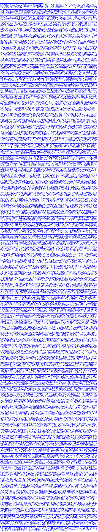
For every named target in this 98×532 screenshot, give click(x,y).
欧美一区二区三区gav (91, 236)
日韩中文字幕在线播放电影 (11, 42)
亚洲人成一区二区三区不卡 (84, 30)
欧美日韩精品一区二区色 (47, 161)
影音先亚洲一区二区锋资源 (35, 224)
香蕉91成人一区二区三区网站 (71, 42)
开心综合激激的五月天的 (14, 281)
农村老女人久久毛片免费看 (88, 266)
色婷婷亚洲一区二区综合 (77, 9)
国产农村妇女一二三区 (86, 268)
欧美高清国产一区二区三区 (46, 102)
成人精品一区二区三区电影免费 (49, 24)
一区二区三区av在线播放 (48, 255)
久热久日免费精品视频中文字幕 (56, 13)
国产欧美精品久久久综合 (41, 170)
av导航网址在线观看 (92, 104)
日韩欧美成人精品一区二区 (76, 33)
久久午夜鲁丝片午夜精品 (69, 159)
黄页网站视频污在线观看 (74, 230)
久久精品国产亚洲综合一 (70, 150)
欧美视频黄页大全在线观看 (86, 175)
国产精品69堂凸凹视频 (21, 163)
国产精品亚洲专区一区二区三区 (31, 61)
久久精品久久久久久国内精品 (66, 271)
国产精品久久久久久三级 (41, 6)
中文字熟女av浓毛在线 (18, 11)
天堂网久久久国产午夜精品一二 (17, 283)
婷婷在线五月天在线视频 (39, 29)
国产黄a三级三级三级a (24, 129)
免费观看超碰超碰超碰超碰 (91, 146)
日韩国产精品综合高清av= (86, 58)
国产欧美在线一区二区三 (32, 58)
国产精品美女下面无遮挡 (82, 115)
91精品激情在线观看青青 (64, 88)
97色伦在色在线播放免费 (84, 225)
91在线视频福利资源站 (51, 47)
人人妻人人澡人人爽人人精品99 (64, 174)
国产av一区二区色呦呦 (41, 9)
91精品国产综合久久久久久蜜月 (58, 140)
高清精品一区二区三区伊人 (78, 76)
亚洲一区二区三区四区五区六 (32, 163)
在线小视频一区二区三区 (45, 85)
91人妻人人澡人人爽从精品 (15, 212)
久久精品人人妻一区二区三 (67, 202)
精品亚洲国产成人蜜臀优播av (46, 133)
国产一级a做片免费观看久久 (27, 29)
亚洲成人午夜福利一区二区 (9, 132)
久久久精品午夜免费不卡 (50, 108)
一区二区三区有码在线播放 (87, 80)
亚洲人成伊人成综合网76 (17, 200)
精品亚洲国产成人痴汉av (81, 21)
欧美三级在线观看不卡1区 (69, 200)
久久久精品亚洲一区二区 (7, 181)
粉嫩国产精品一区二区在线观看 (24, 140)
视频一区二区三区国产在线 (50, 10)
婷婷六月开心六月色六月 (48, 104)
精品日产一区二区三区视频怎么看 (45, 260)
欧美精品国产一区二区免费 (41, 217)
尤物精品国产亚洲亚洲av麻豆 (30, 95)
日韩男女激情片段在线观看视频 (17, 18)
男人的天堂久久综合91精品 (80, 94)
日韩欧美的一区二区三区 (16, 246)
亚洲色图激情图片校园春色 (36, 188)
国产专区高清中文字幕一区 (46, 224)
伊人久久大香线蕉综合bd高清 (65, 173)
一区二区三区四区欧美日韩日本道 (24, 90)
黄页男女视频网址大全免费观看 (23, 66)
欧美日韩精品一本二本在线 (88, 48)
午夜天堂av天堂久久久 (58, 167)
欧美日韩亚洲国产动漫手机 (59, 116)
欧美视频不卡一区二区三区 (52, 25)
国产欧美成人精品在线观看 (44, 50)
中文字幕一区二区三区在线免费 (30, 216)
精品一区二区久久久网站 (26, 82)
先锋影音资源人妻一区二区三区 (26, 143)
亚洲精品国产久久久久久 (66, 23)
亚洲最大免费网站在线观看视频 (16, 10)
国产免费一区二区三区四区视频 (84, 64)
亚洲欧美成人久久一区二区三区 (61, 49)
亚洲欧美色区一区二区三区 (23, 17)
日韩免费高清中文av (75, 274)
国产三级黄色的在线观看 (23, 260)
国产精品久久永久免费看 (82, 24)
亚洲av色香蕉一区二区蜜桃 (31, 76)
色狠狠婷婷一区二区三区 (74, 194)
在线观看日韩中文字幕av (16, 19)
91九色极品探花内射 (6, 162)
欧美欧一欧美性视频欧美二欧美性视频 (69, 64)
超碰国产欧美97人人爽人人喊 (82, 188)
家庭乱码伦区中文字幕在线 (40, 211)
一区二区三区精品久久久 (79, 200)
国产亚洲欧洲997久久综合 (15, 201)
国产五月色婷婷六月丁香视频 (50, 41)
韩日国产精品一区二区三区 (42, 73)
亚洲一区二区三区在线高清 (31, 9)
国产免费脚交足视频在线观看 (37, 182)
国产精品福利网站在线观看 (24, 54)
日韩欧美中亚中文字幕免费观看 (43, 247)
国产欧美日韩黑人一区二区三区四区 (64, 28)
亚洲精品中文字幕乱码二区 (65, 206)
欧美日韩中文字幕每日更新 (66, 85)
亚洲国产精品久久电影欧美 (83, 234)
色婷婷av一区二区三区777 (43, 232)
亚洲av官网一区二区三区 (81, 72)
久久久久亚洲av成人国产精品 (17, 52)
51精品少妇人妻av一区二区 (63, 153)
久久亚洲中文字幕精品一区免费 (40, 173)
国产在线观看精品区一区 (39, 240)
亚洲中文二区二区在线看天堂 (90, 255)
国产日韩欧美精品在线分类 (5, 170)
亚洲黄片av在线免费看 (7, 122)
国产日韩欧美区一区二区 (70, 56)
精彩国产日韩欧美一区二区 (34, 164)
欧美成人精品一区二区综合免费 (14, 60)
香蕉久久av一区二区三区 (43, 46)
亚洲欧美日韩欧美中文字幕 (31, 120)
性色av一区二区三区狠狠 (48, 79)
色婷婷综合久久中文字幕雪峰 (64, 101)
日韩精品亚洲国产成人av (88, 106)
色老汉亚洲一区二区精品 (27, 284)
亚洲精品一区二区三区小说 (90, 205)
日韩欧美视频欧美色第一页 (71, 140)
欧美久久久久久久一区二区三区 (19, 9)
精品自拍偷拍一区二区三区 (75, 19)
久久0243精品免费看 (21, 36)
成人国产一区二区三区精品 (15, 162)
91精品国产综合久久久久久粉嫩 (75, 80)
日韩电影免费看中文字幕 (27, 200)
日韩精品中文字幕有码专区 (42, 152)
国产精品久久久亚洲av (44, 17)
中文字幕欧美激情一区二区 (49, 59)
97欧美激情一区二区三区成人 (30, 206)
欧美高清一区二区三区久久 (34, 21)
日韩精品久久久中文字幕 (9, 165)
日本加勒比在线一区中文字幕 (39, 5)
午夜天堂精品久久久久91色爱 (63, 67)
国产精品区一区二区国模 (54, 125)
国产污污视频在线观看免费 (56, 238)
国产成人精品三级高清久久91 (88, 210)
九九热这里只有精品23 (16, 55)
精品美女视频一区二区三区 (38, 110)
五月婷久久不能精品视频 (69, 167)
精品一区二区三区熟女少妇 (69, 50)
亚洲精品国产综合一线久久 (67, 76)
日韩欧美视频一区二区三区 (58, 94)
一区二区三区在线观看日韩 (33, 132)
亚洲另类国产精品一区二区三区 (67, 235)
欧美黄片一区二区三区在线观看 (70, 115)
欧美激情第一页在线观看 (55, 216)
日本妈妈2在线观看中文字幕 (80, 238)
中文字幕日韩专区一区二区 (54, 137)
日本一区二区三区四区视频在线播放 (85, 241)
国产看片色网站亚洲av (63, 125)
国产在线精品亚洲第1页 (17, 134)
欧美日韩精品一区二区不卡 (9, 271)
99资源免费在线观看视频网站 (21, 261)
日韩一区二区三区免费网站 (52, 78)
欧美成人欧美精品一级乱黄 (50, 119)
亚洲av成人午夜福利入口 (92, 258)
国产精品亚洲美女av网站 (43, 213)
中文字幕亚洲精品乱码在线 (8, 61)
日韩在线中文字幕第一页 (90, 159)
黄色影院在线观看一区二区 (38, 168)
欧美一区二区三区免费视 (88, 206)
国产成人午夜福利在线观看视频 (63, 77)
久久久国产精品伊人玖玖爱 (64, 18)
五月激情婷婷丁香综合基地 (64, 65)
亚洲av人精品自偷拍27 (39, 59)
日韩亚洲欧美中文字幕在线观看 (21, 91)
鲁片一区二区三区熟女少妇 (79, 22)
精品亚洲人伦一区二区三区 (75, 47)
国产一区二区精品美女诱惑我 (79, 202)
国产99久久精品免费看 (66, 189)
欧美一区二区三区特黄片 (31, 165)
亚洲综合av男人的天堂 (60, 24)
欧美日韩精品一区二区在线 (43, 235)
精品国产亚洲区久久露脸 (79, 167)
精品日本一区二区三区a (72, 123)
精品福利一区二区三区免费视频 (68, 231)
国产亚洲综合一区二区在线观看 (10, 146)
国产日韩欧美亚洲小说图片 (50, 162)
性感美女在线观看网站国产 (53, 53)
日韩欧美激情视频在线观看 (43, 128)
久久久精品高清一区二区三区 (44, 36)
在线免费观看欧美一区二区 (64, 213)
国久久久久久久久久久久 (5, 52)
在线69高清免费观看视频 (58, 104)
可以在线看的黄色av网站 (72, 212)
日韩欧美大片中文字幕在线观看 (86, 211)
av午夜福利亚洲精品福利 (66, 97)
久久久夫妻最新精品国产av (21, 58)
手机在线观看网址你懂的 (11, 258)
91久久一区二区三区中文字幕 (58, 56)
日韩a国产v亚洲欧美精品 (72, 119)
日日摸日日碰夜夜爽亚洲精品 (23, 167)
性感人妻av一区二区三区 (70, 222)
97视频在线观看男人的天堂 (19, 61)
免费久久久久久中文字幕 (12, 285)
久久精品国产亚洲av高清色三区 (12, 89)
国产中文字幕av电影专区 (39, 55)
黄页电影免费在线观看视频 (12, 46)
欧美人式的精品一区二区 (71, 180)
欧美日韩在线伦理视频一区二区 (13, 143)
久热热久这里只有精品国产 (34, 85)
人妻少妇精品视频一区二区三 (55, 185)
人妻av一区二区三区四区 (37, 22)
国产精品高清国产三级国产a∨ (9, 248)
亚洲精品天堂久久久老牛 (33, 141)
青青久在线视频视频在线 (64, 86)
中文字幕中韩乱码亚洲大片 (19, 272)
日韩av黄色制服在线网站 (91, 83)
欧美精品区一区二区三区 (50, 277)
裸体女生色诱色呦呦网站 (29, 119)
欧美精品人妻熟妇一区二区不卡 (61, 204)
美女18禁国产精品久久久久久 (82, 247)
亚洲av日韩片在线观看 (6, 186)
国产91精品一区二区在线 (52, 151)
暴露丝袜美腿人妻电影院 (44, 207)
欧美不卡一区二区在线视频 (9, 152)
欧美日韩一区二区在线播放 (18, 84)
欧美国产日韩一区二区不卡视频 (88, 95)
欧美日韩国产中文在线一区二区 (33, 214)
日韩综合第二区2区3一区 (25, 98)
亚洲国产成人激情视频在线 (49, 96)
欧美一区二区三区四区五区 (44, 231)
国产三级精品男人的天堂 (44, 88)
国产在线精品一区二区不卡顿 (61, 246)
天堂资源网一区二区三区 (42, 16)
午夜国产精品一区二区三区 (29, 125)
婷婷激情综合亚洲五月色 (47, 140)
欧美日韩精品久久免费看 (44, 91)
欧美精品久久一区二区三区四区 (25, 89)
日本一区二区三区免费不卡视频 (39, 158)
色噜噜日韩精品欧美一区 (48, 150)
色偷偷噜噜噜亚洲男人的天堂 (79, 271)
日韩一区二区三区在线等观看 (59, 70)
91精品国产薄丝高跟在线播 (35, 107)
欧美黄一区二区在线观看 (33, 235)
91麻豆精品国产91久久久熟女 (81, 74)
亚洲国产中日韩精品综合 (77, 41)
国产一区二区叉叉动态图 (16, 41)
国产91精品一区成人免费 (9, 11)
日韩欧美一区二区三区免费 (30, 272)
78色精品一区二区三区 (6, 119)
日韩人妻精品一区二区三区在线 (84, 240)
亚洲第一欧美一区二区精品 (25, 27)
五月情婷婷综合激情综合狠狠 (71, 241)
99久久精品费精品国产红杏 (32, 64)
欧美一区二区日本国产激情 (74, 201)
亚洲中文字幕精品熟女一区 (26, 19)
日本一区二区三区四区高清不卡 (42, 125)
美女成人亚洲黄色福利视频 (83, 13)
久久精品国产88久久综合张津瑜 (33, 12)
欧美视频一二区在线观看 (25, 205)
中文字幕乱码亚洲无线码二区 (37, 237)
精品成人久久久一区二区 (5, 131)
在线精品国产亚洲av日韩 (58, 82)
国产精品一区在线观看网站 (13, 236)
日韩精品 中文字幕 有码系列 (25, 281)
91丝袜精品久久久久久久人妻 (33, 103)
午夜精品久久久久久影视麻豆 (25, 48)
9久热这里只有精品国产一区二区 (7, 272)
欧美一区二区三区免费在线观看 (16, 153)
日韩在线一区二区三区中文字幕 (74, 49)
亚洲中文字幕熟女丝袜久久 (88, 33)
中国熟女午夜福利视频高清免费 (44, 127)
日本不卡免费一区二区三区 (27, 79)
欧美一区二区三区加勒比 (9, 273)
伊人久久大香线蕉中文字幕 (82, 5)
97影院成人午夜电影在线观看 (58, 281)
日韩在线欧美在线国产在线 (9, 30)
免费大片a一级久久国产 (81, 98)
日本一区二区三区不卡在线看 (44, 71)
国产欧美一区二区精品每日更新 (16, 211)
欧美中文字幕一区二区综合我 (6, 62)
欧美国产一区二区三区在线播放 (72, 60)
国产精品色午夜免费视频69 (54, 30)
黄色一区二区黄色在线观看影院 (53, 223)
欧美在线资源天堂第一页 (91, 40)
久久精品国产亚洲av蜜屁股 (72, 168)
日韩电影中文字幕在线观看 (70, 188)
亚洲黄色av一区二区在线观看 (84, 110)
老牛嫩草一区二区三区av (51, 35)
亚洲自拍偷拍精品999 (44, 12)
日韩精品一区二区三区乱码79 (54, 149)
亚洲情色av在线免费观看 (50, 89)
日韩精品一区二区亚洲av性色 (64, 176)
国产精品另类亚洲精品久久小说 (54, 23)
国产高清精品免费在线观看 (68, 258)
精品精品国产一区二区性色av (46, 164)
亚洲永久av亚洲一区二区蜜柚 (84, 277)
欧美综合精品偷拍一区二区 (83, 246)
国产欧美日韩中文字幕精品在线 (80, 258)
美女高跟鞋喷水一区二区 (77, 16)
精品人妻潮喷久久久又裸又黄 (91, 222)
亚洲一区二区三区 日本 (88, 12)
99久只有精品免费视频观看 (54, 141)
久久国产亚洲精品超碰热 (89, 97)
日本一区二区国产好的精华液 (22, 266)
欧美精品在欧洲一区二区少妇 (41, 47)
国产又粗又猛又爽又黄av (46, 281)
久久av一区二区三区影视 (67, 261)
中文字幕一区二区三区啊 (75, 11)
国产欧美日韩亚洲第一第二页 (59, 260)
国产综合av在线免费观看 (41, 243)
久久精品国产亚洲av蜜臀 (49, 134)
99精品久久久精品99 (91, 152)
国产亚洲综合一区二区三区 (41, 206)
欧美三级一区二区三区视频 (16, 284)
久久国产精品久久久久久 (64, 207)
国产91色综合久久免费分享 (19, 65)
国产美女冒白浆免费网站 (28, 185)
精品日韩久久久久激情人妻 (55, 244)
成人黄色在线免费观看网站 (79, 83)
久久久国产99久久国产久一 (15, 156)
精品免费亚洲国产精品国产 (10, 66)
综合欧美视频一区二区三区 (26, 161)
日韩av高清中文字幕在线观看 (29, 47)
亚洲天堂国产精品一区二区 (73, 151)
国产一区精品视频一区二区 (68, 138)
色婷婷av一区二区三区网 (54, 268)
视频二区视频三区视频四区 (40, 28)
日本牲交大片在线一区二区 (14, 204)
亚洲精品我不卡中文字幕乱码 (29, 11)
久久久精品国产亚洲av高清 (48, 222)
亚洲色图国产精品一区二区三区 (17, 106)
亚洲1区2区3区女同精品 (58, 255)
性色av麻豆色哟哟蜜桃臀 (85, 11)
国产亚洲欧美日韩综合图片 (78, 219)
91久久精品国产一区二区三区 (66, 141)
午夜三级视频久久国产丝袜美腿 (20, 171)
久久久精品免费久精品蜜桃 (23, 224)
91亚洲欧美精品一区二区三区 (33, 280)
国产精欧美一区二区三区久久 (66, 223)
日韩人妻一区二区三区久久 (9, 58)
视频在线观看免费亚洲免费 (14, 13)
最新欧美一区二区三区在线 (83, 10)
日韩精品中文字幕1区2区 (41, 101)
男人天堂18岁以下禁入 (26, 222)
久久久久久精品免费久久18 (37, 27)
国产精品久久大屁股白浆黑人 (82, 214)
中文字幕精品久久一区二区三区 (55, 198)
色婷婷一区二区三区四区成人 (45, 40)
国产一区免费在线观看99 (87, 6)
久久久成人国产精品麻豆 (31, 152)
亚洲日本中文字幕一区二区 (27, 220)
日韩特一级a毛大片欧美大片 (39, 113)
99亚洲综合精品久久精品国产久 (11, 252)
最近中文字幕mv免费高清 (38, 228)
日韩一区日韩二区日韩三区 (23, 40)
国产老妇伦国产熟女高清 (15, 98)
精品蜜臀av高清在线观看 (44, 280)
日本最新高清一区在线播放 (74, 25)
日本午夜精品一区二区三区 (69, 161)
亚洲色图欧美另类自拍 (33, 266)
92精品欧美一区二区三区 (11, 150)
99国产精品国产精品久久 (56, 106)
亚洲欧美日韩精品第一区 (16, 5)
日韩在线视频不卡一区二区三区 (64, 68)
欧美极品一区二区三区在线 (35, 102)
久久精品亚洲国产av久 (47, 22)
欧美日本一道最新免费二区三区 (89, 18)
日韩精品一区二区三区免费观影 (90, 85)
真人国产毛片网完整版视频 (33, 91)
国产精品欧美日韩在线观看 (55, 177)
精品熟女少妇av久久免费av (80, 27)
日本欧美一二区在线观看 (78, 283)
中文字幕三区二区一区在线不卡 (38, 89)
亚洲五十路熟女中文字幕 (91, 27)
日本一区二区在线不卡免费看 (53, 9)
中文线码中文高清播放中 (14, 129)
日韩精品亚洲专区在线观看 (18, 256)
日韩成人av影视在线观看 (43, 198)
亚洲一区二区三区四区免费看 (76, 186)
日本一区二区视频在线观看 (11, 127)
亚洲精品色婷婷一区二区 (73, 265)
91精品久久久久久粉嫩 (58, 200)
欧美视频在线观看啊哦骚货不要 (89, 183)
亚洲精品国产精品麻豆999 (85, 88)
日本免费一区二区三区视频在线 (85, 194)
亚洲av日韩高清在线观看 (37, 74)
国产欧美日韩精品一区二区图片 (26, 100)
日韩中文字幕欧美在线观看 (12, 224)
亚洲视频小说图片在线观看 (29, 268)
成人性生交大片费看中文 (90, 181)
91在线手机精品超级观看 (77, 46)
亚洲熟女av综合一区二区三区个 (71, 234)
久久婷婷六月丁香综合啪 (69, 205)
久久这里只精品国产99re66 (91, 144)
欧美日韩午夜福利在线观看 (27, 72)
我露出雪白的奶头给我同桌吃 (80, 90)
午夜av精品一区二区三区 (19, 268)
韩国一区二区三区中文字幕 (79, 249)
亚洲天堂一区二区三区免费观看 (77, 17)
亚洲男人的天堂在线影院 (20, 80)
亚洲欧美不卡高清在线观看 (80, 273)
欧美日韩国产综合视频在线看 (10, 97)
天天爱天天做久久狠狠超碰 (13, 159)
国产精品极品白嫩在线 (16, 92)
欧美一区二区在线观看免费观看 (83, 119)
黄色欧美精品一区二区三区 (21, 275)
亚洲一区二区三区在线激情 (29, 84)
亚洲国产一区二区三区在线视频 (13, 108)
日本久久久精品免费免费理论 (48, 188)
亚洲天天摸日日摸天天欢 (37, 284)
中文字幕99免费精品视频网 (26, 5)
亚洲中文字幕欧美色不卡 (39, 10)
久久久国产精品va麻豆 (21, 78)
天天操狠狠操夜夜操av (42, 265)
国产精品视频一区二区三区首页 (89, 46)
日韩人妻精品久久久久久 (23, 249)
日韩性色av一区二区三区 (59, 222)
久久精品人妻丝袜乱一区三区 (83, 116)
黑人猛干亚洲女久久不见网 (45, 278)
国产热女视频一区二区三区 (47, 74)
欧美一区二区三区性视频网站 (67, 181)
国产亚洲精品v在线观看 (46, 66)
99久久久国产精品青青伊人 (14, 34)
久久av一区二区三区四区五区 (17, 186)
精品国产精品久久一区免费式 (20, 189)
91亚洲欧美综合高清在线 (65, 279)
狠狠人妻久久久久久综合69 (5, 28)
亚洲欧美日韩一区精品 (28, 62)
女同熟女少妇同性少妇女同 (57, 267)
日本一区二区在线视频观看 (18, 265)
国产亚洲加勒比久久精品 (42, 58)
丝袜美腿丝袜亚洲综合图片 (32, 128)
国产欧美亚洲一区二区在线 (6, 116)
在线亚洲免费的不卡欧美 (50, 60)
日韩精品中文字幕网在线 (90, 22)
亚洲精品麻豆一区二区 (6, 283)
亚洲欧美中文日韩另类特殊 (26, 60)
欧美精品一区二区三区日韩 (80, 236)
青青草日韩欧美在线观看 (39, 134)
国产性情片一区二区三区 (91, 15)
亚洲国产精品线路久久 (42, 53)
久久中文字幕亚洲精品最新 (74, 125)
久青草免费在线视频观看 (73, 100)
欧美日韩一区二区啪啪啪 (12, 167)
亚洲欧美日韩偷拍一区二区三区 (10, 83)
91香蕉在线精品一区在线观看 (26, 158)
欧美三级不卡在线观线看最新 (31, 151)
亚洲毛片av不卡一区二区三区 (55, 12)
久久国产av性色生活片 (25, 182)
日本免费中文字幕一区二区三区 (17, 131)
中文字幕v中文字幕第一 (72, 170)
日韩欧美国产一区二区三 (21, 120)
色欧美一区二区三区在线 (80, 193)
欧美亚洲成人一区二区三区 (44, 273)
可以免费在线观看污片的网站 (54, 58)
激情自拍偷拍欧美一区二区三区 (17, 194)
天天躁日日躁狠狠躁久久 (22, 213)
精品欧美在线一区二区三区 (80, 50)
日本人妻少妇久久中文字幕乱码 (67, 83)
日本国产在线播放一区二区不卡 (84, 35)
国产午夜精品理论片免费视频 (6, 95)
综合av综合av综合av (10, 171)
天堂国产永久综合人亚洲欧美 (49, 246)
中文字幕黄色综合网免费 (82, 281)
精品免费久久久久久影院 (61, 119)
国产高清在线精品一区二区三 (74, 114)
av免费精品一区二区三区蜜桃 (88, 232)
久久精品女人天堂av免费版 (58, 224)
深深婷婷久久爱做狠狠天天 (62, 162)
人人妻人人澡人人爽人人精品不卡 (78, 195)
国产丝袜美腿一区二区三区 (76, 206)
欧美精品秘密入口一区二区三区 (33, 15)
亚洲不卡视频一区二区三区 (17, 4)
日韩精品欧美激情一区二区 (42, 183)
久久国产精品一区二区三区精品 (17, 179)
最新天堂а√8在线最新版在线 (75, 58)
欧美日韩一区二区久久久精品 (31, 65)
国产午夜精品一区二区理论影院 (10, 15)
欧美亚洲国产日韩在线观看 (59, 180)
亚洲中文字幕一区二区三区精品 (51, 274)
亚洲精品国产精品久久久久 (60, 7)
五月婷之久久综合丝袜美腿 (84, 52)
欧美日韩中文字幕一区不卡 (73, 217)
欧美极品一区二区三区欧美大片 (12, 175)
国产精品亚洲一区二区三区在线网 (82, 62)
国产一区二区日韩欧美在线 (35, 177)
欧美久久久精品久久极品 (21, 30)
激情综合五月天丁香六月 (81, 129)
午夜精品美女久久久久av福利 (27, 113)
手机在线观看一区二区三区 (16, 147)
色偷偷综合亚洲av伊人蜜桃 (5, 223)
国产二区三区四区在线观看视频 (27, 92)
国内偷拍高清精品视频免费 (23, 42)
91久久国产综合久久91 (42, 65)
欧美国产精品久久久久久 (57, 157)
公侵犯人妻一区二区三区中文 (46, 214)
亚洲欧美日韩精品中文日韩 (73, 4)
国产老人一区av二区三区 (5, 16)
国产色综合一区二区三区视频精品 (28, 174)
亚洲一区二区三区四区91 (37, 140)
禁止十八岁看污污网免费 (57, 236)
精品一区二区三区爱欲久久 (69, 72)
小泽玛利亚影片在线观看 (23, 144)
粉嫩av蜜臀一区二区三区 (15, 199)
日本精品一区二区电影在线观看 (91, 91)
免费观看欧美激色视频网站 (87, 49)
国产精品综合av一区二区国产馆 (50, 228)
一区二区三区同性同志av (48, 27)
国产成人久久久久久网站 (72, 192)
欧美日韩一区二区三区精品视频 (32, 226)
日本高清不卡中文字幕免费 (13, 49)
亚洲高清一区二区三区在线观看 (37, 114)
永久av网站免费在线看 (27, 22)
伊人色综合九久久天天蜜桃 (72, 10)
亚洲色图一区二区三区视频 (88, 23)
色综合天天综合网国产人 (82, 7)
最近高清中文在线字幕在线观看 (71, 156)
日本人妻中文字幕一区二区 (48, 234)
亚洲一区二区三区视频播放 (29, 18)
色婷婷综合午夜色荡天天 (37, 156)
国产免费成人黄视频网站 (44, 144)
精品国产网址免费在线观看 (64, 73)
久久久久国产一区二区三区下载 (74, 175)
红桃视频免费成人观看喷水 (32, 202)
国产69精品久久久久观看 (56, 266)
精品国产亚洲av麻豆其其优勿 (37, 180)
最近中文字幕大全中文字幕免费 (88, 113)
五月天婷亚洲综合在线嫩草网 (71, 54)
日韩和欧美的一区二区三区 (22, 56)
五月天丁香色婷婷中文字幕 (52, 153)
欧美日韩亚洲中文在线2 (22, 176)
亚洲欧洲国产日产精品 (42, 23)
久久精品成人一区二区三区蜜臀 (31, 181)
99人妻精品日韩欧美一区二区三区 (82, 56)
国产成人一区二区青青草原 (82, 212)
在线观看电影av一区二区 (91, 21)
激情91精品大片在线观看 (90, 244)
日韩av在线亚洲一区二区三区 (87, 73)
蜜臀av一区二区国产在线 (73, 240)
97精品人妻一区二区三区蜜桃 (52, 6)
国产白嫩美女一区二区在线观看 (40, 25)
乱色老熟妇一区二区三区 (56, 169)
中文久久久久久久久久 (73, 35)
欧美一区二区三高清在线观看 (11, 169)
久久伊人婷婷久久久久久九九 (53, 65)
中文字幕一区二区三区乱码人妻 (75, 6)
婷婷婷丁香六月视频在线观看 (70, 182)
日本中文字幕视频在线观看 (20, 210)
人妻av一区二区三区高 (24, 13)
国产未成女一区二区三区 (64, 80)
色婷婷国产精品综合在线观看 (83, 42)
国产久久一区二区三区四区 (31, 80)
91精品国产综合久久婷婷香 (26, 96)
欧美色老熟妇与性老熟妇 (21, 226)
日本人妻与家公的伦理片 (62, 272)
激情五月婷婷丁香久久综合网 (46, 146)
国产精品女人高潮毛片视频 (55, 97)
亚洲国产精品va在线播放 (59, 182)
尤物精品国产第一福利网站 (81, 180)
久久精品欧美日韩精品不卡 (15, 182)
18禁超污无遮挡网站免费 (13, 50)
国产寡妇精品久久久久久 (74, 29)
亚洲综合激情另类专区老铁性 (32, 248)
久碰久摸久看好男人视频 (30, 6)
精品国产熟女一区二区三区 (22, 258)
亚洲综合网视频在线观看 (52, 217)
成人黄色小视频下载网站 (9, 25)
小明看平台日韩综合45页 (26, 116)
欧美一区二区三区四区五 (45, 253)
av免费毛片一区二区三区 (23, 126)
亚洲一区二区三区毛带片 (45, 249)
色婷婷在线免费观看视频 (63, 240)
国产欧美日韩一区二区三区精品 (6, 268)
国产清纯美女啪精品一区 (76, 122)
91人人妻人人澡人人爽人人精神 (45, 229)
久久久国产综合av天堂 (22, 195)
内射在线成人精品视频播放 (89, 219)
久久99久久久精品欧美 (76, 139)
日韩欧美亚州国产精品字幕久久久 (13, 205)
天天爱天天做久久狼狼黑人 (12, 135)
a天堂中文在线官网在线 (65, 95)
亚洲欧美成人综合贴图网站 (46, 42)
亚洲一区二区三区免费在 (8, 9)
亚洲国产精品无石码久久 (9, 225)
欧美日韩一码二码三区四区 (39, 162)
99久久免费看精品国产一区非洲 (50, 19)
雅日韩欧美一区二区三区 (71, 129)
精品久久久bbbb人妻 (74, 30)
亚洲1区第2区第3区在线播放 (62, 158)
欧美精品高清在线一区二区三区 (88, 28)
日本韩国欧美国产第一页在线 (35, 42)
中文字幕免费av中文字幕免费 (71, 70)
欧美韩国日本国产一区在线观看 (67, 91)
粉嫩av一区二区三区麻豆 (85, 125)
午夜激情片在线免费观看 (70, 31)
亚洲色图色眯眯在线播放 (56, 85)
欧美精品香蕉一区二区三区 (35, 135)
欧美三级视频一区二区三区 (55, 249)
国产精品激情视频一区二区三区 (68, 236)
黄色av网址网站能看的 (62, 170)
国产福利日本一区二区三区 (58, 150)
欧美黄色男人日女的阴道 (76, 68)
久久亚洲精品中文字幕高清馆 (44, 13)
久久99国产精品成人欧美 (49, 116)
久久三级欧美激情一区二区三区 (17, 119)
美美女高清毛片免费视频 (75, 256)
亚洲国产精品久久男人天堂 (87, 253)
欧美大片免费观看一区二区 (55, 280)
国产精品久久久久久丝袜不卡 (18, 122)
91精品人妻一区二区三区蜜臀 (43, 137)
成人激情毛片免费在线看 (32, 176)
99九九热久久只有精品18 (69, 133)
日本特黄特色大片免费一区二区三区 (71, 13)
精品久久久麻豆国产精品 (16, 96)
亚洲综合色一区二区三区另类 (27, 41)
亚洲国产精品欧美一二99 (24, 46)
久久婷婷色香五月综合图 (58, 214)
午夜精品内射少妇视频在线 (81, 157)
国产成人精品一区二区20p (50, 250)
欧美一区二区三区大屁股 (73, 228)
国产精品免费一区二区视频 (12, 126)
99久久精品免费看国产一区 (88, 176)
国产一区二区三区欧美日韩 (66, 171)
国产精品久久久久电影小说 (27, 145)
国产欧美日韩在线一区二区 (44, 171)
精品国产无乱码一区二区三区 (58, 248)
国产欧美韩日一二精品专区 (34, 146)
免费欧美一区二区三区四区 (58, 31)
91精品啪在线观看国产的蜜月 (34, 31)
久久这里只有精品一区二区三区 (13, 82)
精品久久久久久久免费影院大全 (76, 179)
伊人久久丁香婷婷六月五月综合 (59, 102)
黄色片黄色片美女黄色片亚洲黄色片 (26, 279)
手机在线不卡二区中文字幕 (88, 179)
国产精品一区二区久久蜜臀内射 (13, 27)
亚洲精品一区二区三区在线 (19, 230)
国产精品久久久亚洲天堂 (66, 17)
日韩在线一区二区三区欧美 (75, 279)
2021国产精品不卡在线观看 (59, 241)
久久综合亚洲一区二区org (17, 145)
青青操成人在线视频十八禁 (28, 4)
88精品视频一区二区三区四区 (87, 122)
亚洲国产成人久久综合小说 (5, 92)
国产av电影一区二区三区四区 (12, 208)
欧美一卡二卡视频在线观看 (23, 229)
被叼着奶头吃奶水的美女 (75, 213)
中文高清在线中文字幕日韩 (60, 237)
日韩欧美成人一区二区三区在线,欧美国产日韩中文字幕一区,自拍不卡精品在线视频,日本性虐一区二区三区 (21, 3)
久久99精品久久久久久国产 (55, 91)
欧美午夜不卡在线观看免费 (65, 210)
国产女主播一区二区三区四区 (57, 40)
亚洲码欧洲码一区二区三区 (14, 237)
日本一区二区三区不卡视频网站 (65, 9)
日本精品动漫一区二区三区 (22, 244)
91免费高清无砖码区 (93, 199)
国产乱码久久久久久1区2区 (55, 195)
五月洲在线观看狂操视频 (9, 31)
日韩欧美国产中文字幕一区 (77, 106)
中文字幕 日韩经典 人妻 (90, 202)
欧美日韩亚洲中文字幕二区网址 (55, 121)
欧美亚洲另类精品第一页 (79, 91)
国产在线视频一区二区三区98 (38, 116)
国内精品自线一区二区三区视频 (8, 80)
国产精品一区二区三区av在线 (29, 223)
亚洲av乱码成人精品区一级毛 (18, 151)
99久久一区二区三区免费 (5, 106)
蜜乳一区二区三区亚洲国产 (37, 34)
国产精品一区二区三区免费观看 (65, 16)
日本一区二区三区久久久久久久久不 (69, 127)
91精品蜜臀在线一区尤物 (47, 159)
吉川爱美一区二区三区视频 (15, 77)
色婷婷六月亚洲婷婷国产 (39, 72)
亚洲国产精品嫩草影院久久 (36, 82)
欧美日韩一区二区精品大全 (88, 283)
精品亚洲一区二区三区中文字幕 (80, 185)
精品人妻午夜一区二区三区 (68, 255)
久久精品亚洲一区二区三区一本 (10, 235)
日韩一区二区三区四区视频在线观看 (45, 120)
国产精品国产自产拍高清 (5, 121)
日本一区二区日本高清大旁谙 (68, 242)
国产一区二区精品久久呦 (44, 226)
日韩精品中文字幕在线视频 (24, 219)
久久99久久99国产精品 (25, 115)
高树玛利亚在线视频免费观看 (26, 70)
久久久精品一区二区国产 (41, 179)
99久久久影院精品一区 (78, 66)
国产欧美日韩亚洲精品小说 (70, 98)
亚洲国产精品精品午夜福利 (65, 33)
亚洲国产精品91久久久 (19, 101)
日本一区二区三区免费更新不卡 (83, 163)
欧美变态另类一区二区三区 (83, 168)
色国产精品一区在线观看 (84, 248)
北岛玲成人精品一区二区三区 (43, 216)
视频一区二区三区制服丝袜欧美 (42, 139)
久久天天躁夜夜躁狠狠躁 (13, 177)
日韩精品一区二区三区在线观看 (25, 208)
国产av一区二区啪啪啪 (73, 86)
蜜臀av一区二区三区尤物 (55, 36)
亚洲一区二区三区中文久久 (71, 102)
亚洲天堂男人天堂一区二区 (29, 139)
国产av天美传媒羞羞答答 (83, 147)
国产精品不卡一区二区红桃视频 (29, 243)
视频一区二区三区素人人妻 (50, 113)
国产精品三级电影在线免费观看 (31, 36)
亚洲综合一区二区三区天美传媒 (61, 108)
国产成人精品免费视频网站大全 (61, 29)
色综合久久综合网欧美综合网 (53, 211)
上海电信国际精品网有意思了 (65, 143)
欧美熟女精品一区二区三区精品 (27, 77)
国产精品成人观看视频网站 (54, 271)
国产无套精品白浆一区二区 (10, 104)
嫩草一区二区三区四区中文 (29, 43)
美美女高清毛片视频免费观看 (47, 205)
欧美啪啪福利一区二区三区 (32, 271)
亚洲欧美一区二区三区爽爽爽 (33, 254)
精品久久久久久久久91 (70, 43)
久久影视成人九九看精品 (6, 18)
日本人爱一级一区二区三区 (91, 120)
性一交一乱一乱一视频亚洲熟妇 (83, 192)
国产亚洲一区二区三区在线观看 (51, 240)
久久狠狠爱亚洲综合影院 (85, 108)
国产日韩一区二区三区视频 (46, 187)
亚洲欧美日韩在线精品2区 (16, 228)
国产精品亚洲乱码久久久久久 (61, 96)
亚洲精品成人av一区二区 (23, 235)
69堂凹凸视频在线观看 (85, 37)
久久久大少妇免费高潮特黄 (24, 278)
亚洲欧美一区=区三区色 (80, 222)
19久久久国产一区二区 (52, 176)
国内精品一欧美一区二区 (11, 242)
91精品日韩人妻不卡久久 (26, 246)
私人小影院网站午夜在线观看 (8, 91)
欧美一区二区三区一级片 (9, 85)
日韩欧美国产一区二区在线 (67, 187)
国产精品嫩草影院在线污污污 (61, 147)
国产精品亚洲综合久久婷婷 (51, 77)
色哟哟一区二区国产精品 (46, 169)
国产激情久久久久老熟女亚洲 (86, 250)
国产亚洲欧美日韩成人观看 (52, 16)
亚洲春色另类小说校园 (12, 144)
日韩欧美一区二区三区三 (52, 145)
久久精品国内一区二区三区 (7, 265)
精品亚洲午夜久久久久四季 (86, 47)
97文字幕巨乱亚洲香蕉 (6, 194)
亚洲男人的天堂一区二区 (69, 94)
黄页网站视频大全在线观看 (25, 114)
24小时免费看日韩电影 (63, 165)
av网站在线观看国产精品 (33, 260)
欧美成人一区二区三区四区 (8, 193)
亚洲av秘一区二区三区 (10, 53)
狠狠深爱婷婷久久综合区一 (78, 278)
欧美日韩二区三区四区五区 (40, 68)
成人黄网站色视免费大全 (66, 266)
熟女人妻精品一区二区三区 (85, 153)
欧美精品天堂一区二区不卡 (59, 284)
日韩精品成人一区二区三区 (34, 17)
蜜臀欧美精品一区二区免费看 (6, 22)
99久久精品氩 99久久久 (33, 229)
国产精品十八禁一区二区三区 (84, 126)
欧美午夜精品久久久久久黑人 (80, 144)
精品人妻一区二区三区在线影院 (79, 198)
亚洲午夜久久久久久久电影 (29, 217)
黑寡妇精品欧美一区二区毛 (43, 33)
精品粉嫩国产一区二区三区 (38, 201)
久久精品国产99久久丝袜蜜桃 (42, 30)
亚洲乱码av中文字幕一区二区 (19, 6)
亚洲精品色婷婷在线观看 (90, 71)
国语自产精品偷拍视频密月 (13, 187)
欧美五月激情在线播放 (54, 207)
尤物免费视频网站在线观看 (73, 131)
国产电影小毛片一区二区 (22, 15)
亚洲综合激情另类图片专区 (85, 101)
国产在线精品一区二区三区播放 (27, 37)
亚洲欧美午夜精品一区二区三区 (72, 243)
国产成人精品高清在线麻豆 (80, 120)
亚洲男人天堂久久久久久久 (82, 260)
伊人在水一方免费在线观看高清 (88, 254)
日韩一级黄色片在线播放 (61, 43)
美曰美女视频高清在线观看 (78, 226)
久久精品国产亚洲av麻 (45, 177)
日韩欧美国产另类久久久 (88, 128)
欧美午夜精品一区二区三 (63, 151)
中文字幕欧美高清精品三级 (69, 267)
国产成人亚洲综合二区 (70, 62)
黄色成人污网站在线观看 (65, 30)
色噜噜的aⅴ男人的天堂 (76, 223)
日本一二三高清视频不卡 (62, 265)
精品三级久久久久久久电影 (48, 182)
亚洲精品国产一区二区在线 (63, 78)
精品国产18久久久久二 (77, 141)
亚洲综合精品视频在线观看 (80, 231)
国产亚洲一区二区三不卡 (87, 16)
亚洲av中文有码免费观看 (11, 254)
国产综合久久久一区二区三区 (65, 103)
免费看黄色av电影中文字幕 (28, 10)
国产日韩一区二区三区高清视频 (37, 54)
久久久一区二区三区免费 (39, 41)
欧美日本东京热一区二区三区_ (67, 152)
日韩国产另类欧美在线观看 (10, 214)
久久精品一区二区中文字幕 (78, 169)
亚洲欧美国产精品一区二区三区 (75, 78)
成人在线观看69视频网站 (59, 54)
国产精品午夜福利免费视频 (89, 278)
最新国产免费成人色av (21, 198)
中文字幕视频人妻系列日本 (46, 115)
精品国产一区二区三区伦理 (12, 238)
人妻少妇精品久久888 (61, 145)
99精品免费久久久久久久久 (17, 223)
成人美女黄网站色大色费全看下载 (85, 55)
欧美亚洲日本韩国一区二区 (34, 238)
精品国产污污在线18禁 (85, 223)
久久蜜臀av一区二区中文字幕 (56, 64)
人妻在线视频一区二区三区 (23, 177)
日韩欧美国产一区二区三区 (91, 267)
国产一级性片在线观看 (60, 62)
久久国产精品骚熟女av (41, 80)
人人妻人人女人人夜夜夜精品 (57, 138)
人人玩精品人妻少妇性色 (72, 5)
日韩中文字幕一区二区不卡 (33, 50)
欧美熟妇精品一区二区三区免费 (46, 129)
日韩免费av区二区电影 (39, 283)
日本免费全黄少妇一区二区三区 (27, 123)
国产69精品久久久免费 (46, 236)
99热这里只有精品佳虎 (54, 103)
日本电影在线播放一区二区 (50, 62)
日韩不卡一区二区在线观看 (55, 231)
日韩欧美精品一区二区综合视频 (31, 23)
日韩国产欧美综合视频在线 (63, 11)
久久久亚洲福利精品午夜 (24, 238)
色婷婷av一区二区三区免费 (9, 120)
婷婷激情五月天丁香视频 (62, 55)
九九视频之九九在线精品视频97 (27, 240)
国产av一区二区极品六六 (49, 37)
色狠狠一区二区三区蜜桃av (16, 29)
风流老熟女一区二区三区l (51, 158)
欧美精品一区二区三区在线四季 (17, 68)
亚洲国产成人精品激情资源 (74, 92)
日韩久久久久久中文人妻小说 (25, 7)
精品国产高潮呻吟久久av (34, 40)
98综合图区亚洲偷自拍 (40, 230)
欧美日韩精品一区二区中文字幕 (57, 247)
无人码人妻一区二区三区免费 (29, 149)
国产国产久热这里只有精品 (54, 183)
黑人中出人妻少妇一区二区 (49, 201)
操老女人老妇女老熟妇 (79, 61)
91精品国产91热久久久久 (36, 115)
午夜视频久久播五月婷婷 (49, 200)
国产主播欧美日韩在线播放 (24, 49)
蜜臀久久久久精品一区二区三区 (38, 67)
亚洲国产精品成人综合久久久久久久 (21, 85)
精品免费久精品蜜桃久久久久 (73, 52)
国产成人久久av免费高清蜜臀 (21, 12)
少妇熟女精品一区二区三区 (78, 12)
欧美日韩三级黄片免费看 (77, 177)
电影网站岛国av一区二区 (60, 208)
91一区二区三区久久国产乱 (51, 101)
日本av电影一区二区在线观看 (55, 61)
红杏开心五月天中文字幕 (73, 134)
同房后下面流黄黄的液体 (9, 12)
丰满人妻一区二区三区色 (60, 156)
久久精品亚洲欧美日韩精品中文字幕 (28, 121)
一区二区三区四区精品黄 (23, 83)
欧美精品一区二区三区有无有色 (34, 126)
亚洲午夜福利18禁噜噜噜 (11, 56)
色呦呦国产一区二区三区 (44, 61)
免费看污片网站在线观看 (77, 253)
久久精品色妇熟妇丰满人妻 (58, 34)
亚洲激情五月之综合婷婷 (69, 34)
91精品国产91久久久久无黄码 (26, 168)
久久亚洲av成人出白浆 (89, 187)
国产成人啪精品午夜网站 (49, 54)
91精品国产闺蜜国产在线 (61, 10)
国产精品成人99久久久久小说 (14, 70)
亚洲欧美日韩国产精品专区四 (64, 274)
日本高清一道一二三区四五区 (33, 171)
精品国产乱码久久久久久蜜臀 (32, 33)
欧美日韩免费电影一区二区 (70, 135)
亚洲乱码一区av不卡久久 (28, 25)
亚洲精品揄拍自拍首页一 (61, 60)
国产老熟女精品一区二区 (44, 103)
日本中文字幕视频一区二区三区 (26, 204)
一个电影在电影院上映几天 (56, 71)
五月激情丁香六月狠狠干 (51, 4)
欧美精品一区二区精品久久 (71, 208)
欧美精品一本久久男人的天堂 (12, 231)
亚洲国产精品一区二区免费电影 (75, 67)
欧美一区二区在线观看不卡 (58, 79)
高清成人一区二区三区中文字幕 (14, 37)
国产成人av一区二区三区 (53, 275)
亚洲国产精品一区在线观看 (80, 155)
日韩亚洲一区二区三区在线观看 (29, 153)
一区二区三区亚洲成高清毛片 (55, 155)
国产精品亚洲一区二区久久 (11, 17)
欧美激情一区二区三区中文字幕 (62, 201)
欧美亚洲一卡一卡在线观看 (67, 226)
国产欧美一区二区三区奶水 (54, 95)
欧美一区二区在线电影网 (59, 188)
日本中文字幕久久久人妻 (62, 84)
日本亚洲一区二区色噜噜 (76, 132)
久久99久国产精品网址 (40, 43)
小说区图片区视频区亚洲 (57, 22)
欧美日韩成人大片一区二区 (52, 68)
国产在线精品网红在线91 (62, 110)
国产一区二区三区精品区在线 (27, 201)
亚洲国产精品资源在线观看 (16, 72)
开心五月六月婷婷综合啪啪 (13, 114)
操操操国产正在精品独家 (77, 261)
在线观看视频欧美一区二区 (39, 274)
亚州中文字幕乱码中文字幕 (59, 27)
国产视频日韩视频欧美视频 (10, 88)
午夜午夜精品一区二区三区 (26, 212)
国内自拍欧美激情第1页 (35, 157)
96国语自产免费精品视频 (83, 228)
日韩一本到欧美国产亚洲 (16, 113)
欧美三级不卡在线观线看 (21, 152)
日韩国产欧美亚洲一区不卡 (18, 95)
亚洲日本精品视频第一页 (42, 151)
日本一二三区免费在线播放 (89, 218)
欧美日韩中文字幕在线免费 (55, 17)
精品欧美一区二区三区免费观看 (19, 33)
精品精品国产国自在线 (39, 37)
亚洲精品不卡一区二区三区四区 (6, 35)
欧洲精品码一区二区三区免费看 (47, 107)
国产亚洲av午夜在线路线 (33, 138)
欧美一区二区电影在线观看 (23, 169)
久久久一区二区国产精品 (46, 219)
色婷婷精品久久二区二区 (55, 210)
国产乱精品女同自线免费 (82, 208)
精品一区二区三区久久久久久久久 (17, 23)
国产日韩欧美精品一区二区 (72, 55)
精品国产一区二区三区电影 (23, 21)
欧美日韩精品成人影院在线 (24, 253)
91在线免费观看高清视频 (16, 121)
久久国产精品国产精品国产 (58, 161)
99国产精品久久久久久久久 (66, 12)
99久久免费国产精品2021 (11, 78)
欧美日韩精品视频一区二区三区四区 (35, 150)
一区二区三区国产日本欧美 (69, 82)
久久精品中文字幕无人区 (19, 43)
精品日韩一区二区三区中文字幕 (41, 268)
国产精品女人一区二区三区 (39, 62)
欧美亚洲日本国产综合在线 (39, 4)
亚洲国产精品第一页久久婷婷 (18, 28)
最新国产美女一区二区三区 (84, 151)
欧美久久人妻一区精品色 (63, 6)
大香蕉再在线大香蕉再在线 (40, 223)
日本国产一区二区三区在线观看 (34, 258)
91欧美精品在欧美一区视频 (36, 199)
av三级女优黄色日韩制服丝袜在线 (82, 43)
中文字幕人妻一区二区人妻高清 (13, 67)
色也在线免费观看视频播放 (38, 52)
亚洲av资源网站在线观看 (7, 55)
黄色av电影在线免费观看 (76, 109)
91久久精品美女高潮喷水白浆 (28, 262)
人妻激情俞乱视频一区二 (56, 189)
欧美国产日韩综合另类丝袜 (11, 202)
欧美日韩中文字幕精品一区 (82, 54)
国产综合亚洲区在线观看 (46, 135)
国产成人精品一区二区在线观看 (58, 164)
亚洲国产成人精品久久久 (35, 219)
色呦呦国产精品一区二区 (33, 71)
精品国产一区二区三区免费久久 (22, 133)
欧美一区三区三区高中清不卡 (51, 230)
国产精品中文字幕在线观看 (54, 139)
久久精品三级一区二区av (39, 192)
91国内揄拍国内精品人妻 (57, 120)
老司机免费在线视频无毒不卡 (53, 18)
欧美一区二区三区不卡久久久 (85, 158)
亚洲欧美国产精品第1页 (14, 219)
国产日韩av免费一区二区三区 (91, 195)
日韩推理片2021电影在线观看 (22, 53)
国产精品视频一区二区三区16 (88, 9)
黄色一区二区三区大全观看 (73, 225)
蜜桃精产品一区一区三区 (91, 50)
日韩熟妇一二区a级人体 (72, 272)
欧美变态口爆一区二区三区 (37, 24)
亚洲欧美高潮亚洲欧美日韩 (5, 243)
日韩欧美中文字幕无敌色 (38, 234)
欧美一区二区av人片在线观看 (33, 195)
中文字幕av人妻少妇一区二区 (88, 78)
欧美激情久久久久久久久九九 (48, 241)
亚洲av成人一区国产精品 (57, 258)
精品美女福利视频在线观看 (34, 133)
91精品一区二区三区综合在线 (62, 4)
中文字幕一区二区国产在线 (14, 173)
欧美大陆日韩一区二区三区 (25, 199)
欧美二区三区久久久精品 (13, 24)
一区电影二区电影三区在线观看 (69, 146)
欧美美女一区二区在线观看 (29, 68)
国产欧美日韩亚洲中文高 (14, 54)
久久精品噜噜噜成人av (91, 98)
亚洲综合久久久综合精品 (12, 21)
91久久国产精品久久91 (84, 165)
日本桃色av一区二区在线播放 (71, 260)
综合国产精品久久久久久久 (41, 86)
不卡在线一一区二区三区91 (41, 259)
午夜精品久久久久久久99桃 (33, 88)
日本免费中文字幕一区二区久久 (42, 121)
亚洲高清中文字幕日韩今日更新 (66, 216)
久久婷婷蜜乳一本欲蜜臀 (84, 86)
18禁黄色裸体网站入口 (56, 90)
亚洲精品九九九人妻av (10, 207)
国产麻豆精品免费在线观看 (39, 92)
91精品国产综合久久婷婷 (44, 195)
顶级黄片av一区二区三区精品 (39, 147)
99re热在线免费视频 (22, 155)
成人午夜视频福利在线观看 (34, 129)
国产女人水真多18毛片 (64, 58)
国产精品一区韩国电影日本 (71, 116)
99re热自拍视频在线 (64, 137)
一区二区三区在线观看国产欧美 (46, 31)
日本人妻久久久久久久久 (78, 183)
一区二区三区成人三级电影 (49, 7)
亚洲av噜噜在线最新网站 (80, 150)
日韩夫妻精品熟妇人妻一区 (54, 232)
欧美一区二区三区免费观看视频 (43, 106)
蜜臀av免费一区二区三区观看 (67, 244)
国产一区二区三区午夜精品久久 (14, 255)
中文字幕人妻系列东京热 (75, 73)
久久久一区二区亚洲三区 (73, 204)
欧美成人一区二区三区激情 (50, 52)
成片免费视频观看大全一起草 (26, 277)
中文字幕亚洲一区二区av (59, 234)
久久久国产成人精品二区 (30, 283)
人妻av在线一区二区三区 (36, 281)
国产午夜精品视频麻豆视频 (29, 28)
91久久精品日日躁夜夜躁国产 (66, 139)
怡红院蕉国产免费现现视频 (44, 181)
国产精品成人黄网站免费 (38, 204)
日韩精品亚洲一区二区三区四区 (30, 122)
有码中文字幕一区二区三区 (40, 77)
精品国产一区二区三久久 (15, 168)
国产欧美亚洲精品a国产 (87, 149)
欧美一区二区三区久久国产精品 (50, 114)
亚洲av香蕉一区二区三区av (33, 144)
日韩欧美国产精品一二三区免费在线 (65, 283)
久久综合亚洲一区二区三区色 (87, 19)
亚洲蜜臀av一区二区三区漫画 (76, 149)
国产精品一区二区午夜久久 (33, 261)
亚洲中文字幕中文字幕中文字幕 (24, 24)
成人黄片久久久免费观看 (84, 60)
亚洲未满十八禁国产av (7, 218)
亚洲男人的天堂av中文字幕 (53, 165)
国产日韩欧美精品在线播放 (25, 159)
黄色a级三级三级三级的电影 (20, 232)
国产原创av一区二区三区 (62, 123)
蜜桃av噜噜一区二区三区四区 (52, 11)
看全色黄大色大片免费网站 (85, 92)
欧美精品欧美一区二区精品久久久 (74, 113)
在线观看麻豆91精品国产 (72, 84)
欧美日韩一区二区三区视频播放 (65, 53)
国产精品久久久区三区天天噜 (9, 275)
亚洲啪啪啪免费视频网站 (92, 182)
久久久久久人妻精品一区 (50, 5)
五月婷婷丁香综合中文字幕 (91, 94)
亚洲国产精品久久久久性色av (27, 55)
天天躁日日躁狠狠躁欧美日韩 (63, 220)
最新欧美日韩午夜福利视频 (8, 189)
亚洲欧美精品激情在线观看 (46, 258)
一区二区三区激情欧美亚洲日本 (17, 16)
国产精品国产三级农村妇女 (60, 192)
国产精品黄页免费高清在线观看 (17, 139)
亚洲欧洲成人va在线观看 (89, 280)
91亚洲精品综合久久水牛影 (91, 242)
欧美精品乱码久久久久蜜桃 (61, 5)
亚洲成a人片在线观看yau (70, 27)
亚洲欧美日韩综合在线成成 (11, 176)
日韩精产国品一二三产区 (54, 256)
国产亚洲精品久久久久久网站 (30, 179)
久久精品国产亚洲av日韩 (14, 7)
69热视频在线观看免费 (16, 116)
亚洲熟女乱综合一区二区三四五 (73, 59)
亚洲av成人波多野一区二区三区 (60, 107)
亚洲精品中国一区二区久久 (71, 164)
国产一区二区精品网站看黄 (68, 22)
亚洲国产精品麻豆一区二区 (76, 95)
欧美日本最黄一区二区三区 (37, 96)
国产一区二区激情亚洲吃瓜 (25, 34)
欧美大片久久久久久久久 (77, 28)
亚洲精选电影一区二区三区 (63, 186)
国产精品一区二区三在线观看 (53, 173)
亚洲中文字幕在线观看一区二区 (78, 53)
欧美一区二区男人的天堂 (76, 65)
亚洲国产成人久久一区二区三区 (58, 98)
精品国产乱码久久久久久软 (5, 4)
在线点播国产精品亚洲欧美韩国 (50, 110)
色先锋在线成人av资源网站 (37, 48)
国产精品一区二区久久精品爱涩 (46, 21)
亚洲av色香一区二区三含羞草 (42, 149)
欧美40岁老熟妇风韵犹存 (41, 11)
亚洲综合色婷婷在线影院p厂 (8, 141)
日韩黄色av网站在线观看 (32, 213)
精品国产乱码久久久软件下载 (10, 36)
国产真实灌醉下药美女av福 (12, 94)
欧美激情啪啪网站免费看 (44, 109)
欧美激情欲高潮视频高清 (58, 74)
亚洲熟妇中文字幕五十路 (31, 30)
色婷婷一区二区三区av (12, 40)
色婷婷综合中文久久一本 (27, 234)
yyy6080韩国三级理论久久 (72, 7)
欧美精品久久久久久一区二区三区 (25, 110)
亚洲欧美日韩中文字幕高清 (75, 77)
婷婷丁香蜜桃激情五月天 (16, 274)
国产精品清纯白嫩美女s (59, 72)
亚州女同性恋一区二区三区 (58, 159)
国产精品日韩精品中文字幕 (35, 187)
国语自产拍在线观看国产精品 (32, 189)
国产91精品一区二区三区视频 (52, 80)
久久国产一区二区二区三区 (85, 243)
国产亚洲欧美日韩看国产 (13, 140)
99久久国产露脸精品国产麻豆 (49, 199)
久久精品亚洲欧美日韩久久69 (68, 238)
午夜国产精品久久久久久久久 (63, 35)
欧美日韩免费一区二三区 (63, 25)
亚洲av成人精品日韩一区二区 (54, 206)
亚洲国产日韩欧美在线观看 (17, 185)
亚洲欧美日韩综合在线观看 (19, 35)
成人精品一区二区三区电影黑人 (46, 15)
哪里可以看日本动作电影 (24, 236)
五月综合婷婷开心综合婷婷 (60, 218)
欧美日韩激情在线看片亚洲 (82, 140)
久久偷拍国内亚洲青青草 (35, 253)
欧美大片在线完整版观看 (74, 88)
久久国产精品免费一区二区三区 (90, 61)
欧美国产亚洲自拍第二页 (5, 158)
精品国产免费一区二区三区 (67, 66)
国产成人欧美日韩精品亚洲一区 (67, 249)
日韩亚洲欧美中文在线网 (54, 73)
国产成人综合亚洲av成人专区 (35, 66)
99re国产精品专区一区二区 (72, 147)
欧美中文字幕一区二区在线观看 (68, 157)
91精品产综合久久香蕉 (71, 21)
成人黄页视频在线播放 (40, 131)
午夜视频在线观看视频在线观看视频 (14, 262)
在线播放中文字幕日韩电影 (83, 70)
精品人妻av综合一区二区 (89, 76)
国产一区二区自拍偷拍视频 (16, 234)
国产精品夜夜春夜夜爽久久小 (32, 210)
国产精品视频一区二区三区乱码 (43, 76)
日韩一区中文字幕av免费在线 (83, 123)
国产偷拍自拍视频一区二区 (81, 135)
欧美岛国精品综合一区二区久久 (21, 31)
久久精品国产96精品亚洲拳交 (39, 60)
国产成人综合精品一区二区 (24, 94)
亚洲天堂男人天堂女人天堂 (62, 114)
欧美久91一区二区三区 (79, 255)
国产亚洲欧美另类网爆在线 (86, 174)
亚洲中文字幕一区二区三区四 (74, 37)
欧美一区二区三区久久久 (47, 90)
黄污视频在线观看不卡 (37, 79)
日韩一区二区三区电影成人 (48, 237)
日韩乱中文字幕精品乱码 (12, 260)
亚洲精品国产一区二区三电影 (57, 273)
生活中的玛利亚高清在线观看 (49, 156)
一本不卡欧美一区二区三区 (79, 138)
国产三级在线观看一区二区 (48, 180)
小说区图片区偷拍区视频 (82, 182)
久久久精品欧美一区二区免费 (62, 89)
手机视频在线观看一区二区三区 (8, 128)
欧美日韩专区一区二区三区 (50, 285)
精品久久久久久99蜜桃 (86, 132)
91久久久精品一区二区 (33, 46)
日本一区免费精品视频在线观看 (77, 97)
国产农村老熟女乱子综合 (56, 83)
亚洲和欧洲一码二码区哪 (31, 78)
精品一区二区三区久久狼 (75, 101)
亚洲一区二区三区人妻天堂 (67, 198)
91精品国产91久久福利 (50, 175)
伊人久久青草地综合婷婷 (86, 65)
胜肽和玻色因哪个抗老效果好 (73, 96)
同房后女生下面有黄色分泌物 (78, 103)
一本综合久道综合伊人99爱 (87, 261)
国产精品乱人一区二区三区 (68, 121)
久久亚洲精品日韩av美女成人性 (18, 170)
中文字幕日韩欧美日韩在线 (80, 267)
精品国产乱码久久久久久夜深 (83, 170)
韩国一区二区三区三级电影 (75, 254)
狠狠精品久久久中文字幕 (41, 194)
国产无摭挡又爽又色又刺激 (44, 64)
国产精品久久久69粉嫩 (83, 217)
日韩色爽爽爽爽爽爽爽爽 (49, 72)
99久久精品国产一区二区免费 (31, 73)
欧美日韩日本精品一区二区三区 (65, 46)
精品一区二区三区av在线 (58, 15)
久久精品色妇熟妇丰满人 (81, 146)
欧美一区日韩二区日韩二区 (14, 277)
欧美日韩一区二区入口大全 (46, 56)
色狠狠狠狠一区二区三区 (91, 72)
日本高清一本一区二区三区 (7, 217)
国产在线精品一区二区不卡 (76, 143)
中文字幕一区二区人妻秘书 (32, 97)
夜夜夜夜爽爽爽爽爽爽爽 (89, 103)
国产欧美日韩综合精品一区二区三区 (82, 82)
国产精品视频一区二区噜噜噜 (32, 198)
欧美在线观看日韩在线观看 (86, 77)
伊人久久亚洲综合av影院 (73, 126)
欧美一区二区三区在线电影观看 (15, 220)
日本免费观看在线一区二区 (46, 267)
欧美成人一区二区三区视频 (30, 35)
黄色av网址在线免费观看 (13, 278)
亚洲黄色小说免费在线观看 (18, 206)
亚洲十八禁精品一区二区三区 (22, 164)
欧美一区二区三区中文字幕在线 (10, 71)
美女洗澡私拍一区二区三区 (38, 108)
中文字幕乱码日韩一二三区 (47, 82)
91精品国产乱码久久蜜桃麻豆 (79, 187)
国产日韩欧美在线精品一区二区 (68, 61)
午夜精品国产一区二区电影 (15, 59)
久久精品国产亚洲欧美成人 (58, 163)
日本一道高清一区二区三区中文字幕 (62, 48)
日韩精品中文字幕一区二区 (44, 261)
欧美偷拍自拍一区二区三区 (11, 157)
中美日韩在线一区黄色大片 (51, 194)
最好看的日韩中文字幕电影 (9, 125)
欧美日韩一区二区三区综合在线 (66, 183)
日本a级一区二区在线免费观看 (50, 55)
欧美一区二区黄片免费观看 (56, 127)
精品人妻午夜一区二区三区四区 (88, 36)
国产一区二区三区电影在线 (79, 133)
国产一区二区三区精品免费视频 (8, 232)
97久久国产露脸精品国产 (85, 89)
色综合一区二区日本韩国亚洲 (84, 134)
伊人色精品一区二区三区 (51, 28)
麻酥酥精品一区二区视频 (88, 143)
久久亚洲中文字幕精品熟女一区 (23, 104)
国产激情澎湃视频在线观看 (41, 18)
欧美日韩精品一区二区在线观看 (57, 50)
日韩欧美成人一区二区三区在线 (69, 214)
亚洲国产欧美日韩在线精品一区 (52, 262)
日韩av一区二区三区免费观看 (77, 23)
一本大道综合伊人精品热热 (67, 169)
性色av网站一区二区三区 (64, 211)
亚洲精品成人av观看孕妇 (22, 97)
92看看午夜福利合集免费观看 (88, 67)
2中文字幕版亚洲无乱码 (63, 100)
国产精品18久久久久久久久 (46, 98)
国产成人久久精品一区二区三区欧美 (71, 248)
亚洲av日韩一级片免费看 (44, 254)
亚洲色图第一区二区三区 (56, 171)
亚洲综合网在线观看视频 (65, 256)
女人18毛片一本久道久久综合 (74, 89)
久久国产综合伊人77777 (48, 34)
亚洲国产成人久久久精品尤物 (87, 137)
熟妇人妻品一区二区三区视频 (86, 25)
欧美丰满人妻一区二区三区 (71, 24)
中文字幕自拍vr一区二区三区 (47, 70)
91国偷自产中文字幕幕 (50, 147)
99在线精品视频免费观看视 (51, 84)
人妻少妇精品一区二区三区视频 (81, 104)
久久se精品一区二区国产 (15, 100)
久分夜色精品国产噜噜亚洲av (68, 71)
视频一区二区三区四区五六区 (87, 68)
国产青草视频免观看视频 (25, 237)
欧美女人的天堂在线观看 (61, 52)
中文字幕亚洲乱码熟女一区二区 (50, 225)
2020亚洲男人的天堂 (37, 70)
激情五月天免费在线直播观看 (85, 237)
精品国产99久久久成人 (89, 53)
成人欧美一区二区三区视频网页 (76, 48)
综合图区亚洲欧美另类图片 (30, 101)
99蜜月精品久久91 (29, 225)
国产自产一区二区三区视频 (69, 15)
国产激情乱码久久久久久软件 (17, 47)
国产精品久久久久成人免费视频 (62, 92)
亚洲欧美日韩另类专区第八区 (9, 226)
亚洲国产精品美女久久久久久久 (20, 103)
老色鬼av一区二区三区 (63, 262)
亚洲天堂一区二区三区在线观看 (81, 31)
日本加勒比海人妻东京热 (56, 253)
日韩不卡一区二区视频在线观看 (85, 230)
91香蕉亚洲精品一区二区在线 (16, 79)
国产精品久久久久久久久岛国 (74, 137)
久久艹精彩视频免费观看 (77, 36)
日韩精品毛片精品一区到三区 (6, 86)
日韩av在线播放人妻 (34, 13)
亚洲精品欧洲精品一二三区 (37, 19)
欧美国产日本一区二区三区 (51, 272)
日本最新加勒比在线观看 (84, 96)
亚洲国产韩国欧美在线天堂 (58, 133)
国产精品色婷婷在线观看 (87, 41)
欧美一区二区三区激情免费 (74, 165)
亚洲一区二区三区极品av (35, 94)
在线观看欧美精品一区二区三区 (10, 90)
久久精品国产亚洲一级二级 (87, 109)
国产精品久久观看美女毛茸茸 (37, 255)
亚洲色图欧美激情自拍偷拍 (69, 79)
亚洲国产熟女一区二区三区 (54, 132)
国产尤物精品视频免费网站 (37, 246)
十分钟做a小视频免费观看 (79, 205)
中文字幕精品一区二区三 (87, 139)
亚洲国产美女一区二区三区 (73, 158)
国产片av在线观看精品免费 (22, 71)
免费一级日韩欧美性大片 (88, 66)
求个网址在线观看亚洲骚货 (20, 76)
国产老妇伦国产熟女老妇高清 (77, 18)
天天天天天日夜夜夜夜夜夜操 (30, 259)
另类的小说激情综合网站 (22, 242)
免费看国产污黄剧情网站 (58, 205)
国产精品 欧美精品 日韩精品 (13, 241)
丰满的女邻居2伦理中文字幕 (79, 40)
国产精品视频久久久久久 (30, 230)
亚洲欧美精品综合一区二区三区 (29, 137)
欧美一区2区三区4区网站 (19, 247)
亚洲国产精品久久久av (15, 158)
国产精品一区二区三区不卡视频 (90, 169)
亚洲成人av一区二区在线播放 (26, 67)
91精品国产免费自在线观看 (80, 15)
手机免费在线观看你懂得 (58, 146)
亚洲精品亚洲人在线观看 (75, 259)
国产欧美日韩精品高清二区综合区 (10, 229)
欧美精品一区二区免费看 (28, 52)
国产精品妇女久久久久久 (91, 171)
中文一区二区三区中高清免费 (75, 268)
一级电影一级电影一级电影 (22, 150)
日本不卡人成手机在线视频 (60, 277)
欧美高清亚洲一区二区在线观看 (91, 17)
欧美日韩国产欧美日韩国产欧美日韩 (63, 41)
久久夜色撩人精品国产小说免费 (83, 164)
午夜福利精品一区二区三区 (18, 62)
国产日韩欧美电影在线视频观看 (80, 152)
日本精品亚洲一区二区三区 (29, 194)
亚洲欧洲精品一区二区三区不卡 (59, 21)
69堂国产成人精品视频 (23, 50)
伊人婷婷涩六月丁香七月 (40, 84)
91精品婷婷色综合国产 (8, 6)
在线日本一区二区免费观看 (62, 131)
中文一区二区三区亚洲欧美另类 (70, 163)
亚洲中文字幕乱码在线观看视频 (83, 102)
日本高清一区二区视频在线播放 (20, 64)
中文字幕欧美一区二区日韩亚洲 (40, 145)
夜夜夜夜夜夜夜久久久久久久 (29, 211)
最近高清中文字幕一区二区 (23, 107)
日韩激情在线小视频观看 (40, 119)
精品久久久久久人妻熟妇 (18, 149)
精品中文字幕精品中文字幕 (51, 123)
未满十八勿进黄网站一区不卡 (38, 7)
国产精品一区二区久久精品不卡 (30, 16)
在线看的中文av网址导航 (36, 98)
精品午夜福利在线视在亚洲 (15, 123)
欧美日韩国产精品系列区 (18, 22)
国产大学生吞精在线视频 (56, 219)
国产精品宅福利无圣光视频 (69, 74)
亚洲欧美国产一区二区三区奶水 (37, 49)
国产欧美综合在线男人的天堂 (49, 48)
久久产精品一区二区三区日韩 (8, 76)
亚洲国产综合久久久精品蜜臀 (8, 216)
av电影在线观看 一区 (9, 65)
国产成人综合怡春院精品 (9, 64)
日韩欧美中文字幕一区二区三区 (38, 175)
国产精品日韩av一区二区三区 (13, 48)
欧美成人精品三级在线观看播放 (86, 4)
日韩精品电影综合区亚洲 (9, 103)
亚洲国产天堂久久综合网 (91, 249)
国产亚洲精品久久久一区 (44, 242)
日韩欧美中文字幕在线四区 (77, 85)
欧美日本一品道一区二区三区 (18, 259)
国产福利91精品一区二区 (76, 174)
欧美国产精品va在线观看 (53, 213)
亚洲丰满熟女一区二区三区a (68, 120)
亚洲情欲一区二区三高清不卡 (34, 83)
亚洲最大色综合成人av (8, 43)
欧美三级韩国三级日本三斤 (52, 86)
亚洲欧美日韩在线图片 (18, 25)
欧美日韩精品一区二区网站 (82, 127)
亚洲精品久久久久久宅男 (25, 102)
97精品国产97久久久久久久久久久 (80, 216)
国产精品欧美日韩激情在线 (7, 137)
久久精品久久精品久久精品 (55, 144)
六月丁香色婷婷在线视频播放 (43, 122)
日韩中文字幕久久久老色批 (55, 235)
